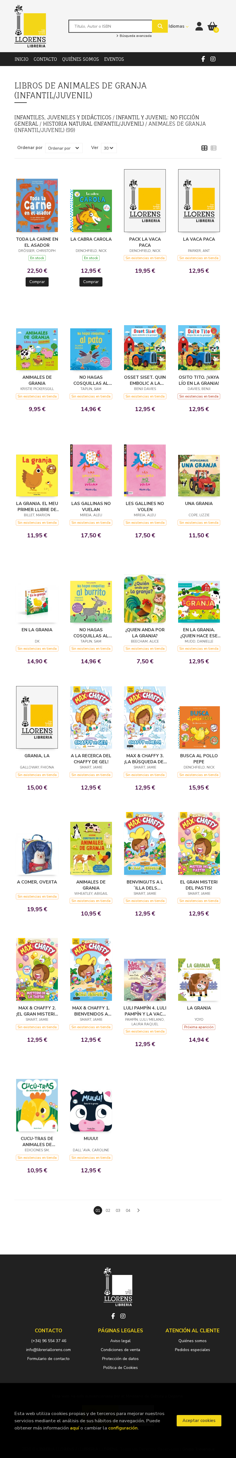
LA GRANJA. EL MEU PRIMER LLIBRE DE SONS (37, 506)
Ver (94, 148)
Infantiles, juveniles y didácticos (63, 117)
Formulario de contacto (48, 1358)
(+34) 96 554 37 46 (48, 1341)
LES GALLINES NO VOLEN (145, 506)
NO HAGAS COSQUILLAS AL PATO (91, 380)
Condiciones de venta (120, 1349)
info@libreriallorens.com (48, 1349)
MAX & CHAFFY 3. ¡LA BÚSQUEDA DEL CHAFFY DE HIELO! (145, 758)
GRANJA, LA (37, 756)
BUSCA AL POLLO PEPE (199, 758)
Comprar (37, 282)
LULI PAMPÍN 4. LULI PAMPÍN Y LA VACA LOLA (144, 1011)
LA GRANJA (199, 1008)
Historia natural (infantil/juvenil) (94, 123)
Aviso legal (120, 1341)
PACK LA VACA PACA (145, 242)
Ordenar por (30, 148)
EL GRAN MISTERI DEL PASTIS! (199, 885)
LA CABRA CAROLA (91, 239)
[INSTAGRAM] (213, 59)
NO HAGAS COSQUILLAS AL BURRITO (91, 632)
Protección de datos (120, 1358)
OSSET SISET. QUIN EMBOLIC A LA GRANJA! (145, 380)
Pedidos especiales (192, 1349)
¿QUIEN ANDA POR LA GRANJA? (145, 632)
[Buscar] (160, 26)
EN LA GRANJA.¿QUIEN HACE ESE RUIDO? (199, 632)
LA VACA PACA (199, 239)
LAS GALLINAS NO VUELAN (91, 506)
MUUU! (91, 1138)
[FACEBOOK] (203, 59)
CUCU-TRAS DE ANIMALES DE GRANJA (37, 1141)
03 (118, 1210)
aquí (74, 1428)
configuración (123, 1428)
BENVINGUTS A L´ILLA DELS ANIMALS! (145, 885)
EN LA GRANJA (37, 630)
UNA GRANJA (199, 503)
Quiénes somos (192, 1341)
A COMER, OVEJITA (37, 882)
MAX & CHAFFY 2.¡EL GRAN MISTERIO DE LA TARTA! (37, 1011)
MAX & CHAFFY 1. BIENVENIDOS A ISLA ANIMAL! (91, 1011)
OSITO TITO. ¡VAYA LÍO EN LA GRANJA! (199, 380)
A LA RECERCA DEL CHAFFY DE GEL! (91, 758)
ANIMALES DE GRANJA (37, 380)
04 (128, 1210)
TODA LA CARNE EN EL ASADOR (37, 242)
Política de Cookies (120, 1367)
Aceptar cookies (199, 1420)
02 (108, 1210)
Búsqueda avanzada (135, 36)
